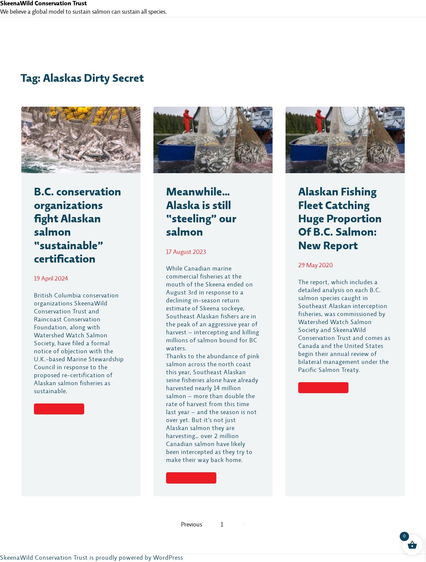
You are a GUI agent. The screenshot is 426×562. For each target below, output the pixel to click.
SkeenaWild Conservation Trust (43, 3)
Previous (191, 524)
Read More (59, 409)
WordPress (168, 558)
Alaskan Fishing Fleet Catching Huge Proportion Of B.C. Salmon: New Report (340, 219)
